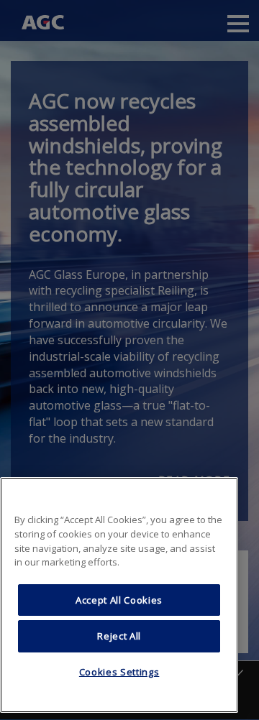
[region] (119, 595)
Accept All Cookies (119, 600)
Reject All (119, 635)
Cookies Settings (119, 671)
